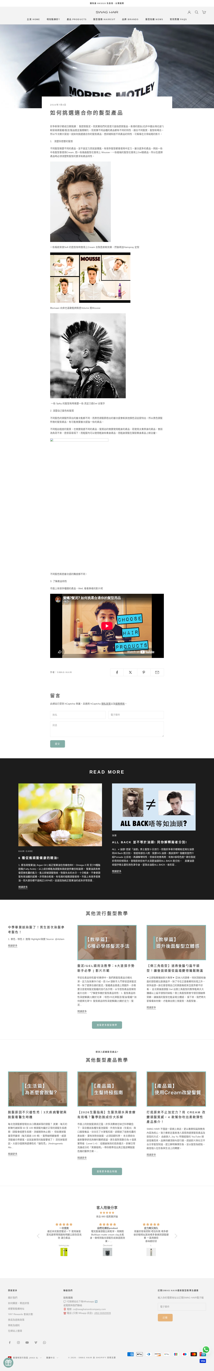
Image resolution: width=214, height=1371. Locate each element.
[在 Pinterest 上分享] (143, 672)
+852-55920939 (102, 1313)
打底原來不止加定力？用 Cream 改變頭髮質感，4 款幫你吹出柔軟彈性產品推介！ (176, 1117)
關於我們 (12, 1297)
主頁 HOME (33, 19)
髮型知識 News (154, 19)
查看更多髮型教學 (107, 1025)
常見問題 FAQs (178, 19)
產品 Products (77, 19)
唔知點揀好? (53, 19)
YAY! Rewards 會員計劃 (20, 1314)
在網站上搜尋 (15, 1330)
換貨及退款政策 (16, 1319)
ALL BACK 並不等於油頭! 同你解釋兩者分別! (149, 842)
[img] (107, 1213)
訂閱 (165, 1317)
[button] (39, 1236)
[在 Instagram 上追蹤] (18, 1342)
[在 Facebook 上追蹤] (9, 1342)
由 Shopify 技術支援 (104, 1358)
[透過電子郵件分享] (157, 672)
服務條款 (120, 703)
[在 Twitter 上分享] (130, 672)
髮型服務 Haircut (104, 19)
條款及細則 (14, 1325)
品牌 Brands (130, 19)
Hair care (25, 851)
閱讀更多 (23, 887)
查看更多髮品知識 (107, 1171)
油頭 (114, 835)
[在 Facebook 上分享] (117, 672)
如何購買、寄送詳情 (18, 1303)
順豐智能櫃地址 (16, 1308)
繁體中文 (50, 1358)
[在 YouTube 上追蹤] (27, 1342)
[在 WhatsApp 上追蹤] (44, 1342)
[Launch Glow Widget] (8, 1363)
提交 (57, 744)
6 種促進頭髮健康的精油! (38, 858)
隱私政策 (106, 703)
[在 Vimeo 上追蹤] (35, 1342)
